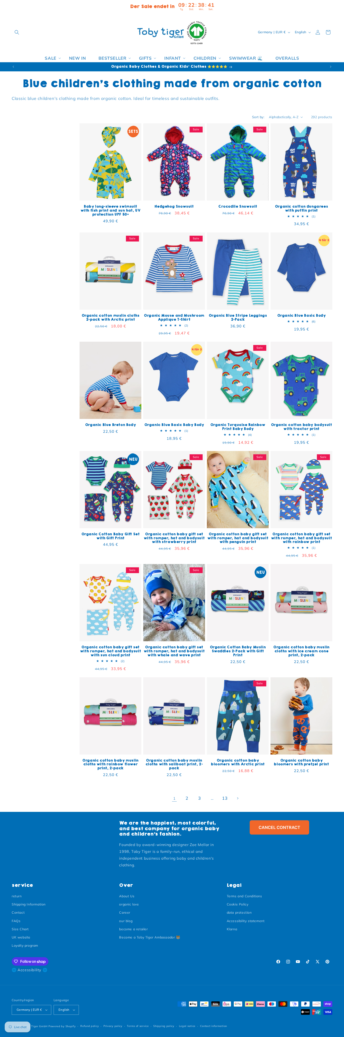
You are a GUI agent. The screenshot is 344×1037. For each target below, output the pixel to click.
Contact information (213, 1026)
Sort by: (258, 117)
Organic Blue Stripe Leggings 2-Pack (238, 318)
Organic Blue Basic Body (301, 316)
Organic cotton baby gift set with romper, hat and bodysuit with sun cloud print (110, 651)
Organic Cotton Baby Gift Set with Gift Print (110, 536)
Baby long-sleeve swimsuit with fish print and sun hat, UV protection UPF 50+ (111, 210)
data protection (239, 912)
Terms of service (138, 1026)
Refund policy (89, 1026)
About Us (126, 896)
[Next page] (237, 798)
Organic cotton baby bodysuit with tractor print (301, 427)
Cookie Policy (238, 904)
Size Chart (20, 929)
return (17, 896)
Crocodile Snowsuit (237, 207)
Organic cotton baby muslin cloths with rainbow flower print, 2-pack (110, 764)
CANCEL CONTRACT (279, 827)
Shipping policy (163, 1026)
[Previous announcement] (13, 66)
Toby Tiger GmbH (36, 1026)
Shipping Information (29, 904)
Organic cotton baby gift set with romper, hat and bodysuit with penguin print (237, 538)
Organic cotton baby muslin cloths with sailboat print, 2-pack (174, 764)
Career (124, 912)
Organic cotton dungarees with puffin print (301, 209)
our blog (125, 921)
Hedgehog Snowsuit (174, 207)
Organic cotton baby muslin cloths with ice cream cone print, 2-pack (301, 651)
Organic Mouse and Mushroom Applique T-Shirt (174, 318)
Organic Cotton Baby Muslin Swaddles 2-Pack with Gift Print (238, 651)
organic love (129, 904)
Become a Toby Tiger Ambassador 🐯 (149, 937)
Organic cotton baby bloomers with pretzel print (301, 762)
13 (224, 798)
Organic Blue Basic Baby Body (174, 425)
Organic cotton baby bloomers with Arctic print (238, 762)
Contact (18, 912)
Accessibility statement (246, 921)
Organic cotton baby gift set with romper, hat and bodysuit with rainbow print (301, 538)
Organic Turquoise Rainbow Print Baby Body (237, 427)
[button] (17, 32)
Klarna (232, 929)
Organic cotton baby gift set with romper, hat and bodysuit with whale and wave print (174, 651)
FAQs (16, 921)
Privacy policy (112, 1026)
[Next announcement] (331, 66)
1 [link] (174, 798)
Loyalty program (25, 945)
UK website (21, 937)
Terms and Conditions (244, 896)
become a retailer (133, 929)
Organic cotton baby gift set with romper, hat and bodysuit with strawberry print (174, 538)
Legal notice (187, 1026)
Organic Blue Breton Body (110, 425)
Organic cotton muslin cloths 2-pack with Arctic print (110, 318)
